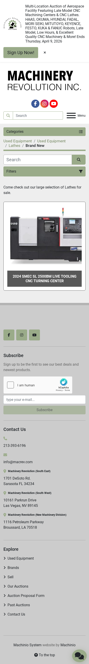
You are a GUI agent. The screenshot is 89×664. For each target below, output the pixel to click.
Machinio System (27, 645)
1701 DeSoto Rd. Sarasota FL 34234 (18, 481)
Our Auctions (18, 586)
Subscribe (44, 410)
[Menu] (71, 115)
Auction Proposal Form (26, 596)
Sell (10, 577)
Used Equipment (21, 558)
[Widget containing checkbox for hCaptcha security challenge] (37, 385)
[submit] (8, 115)
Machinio (68, 645)
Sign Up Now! (20, 52)
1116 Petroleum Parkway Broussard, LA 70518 (23, 525)
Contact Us (16, 614)
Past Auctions (19, 605)
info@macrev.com (18, 462)
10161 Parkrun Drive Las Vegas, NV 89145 (20, 503)
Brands (13, 568)
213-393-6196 (14, 445)
